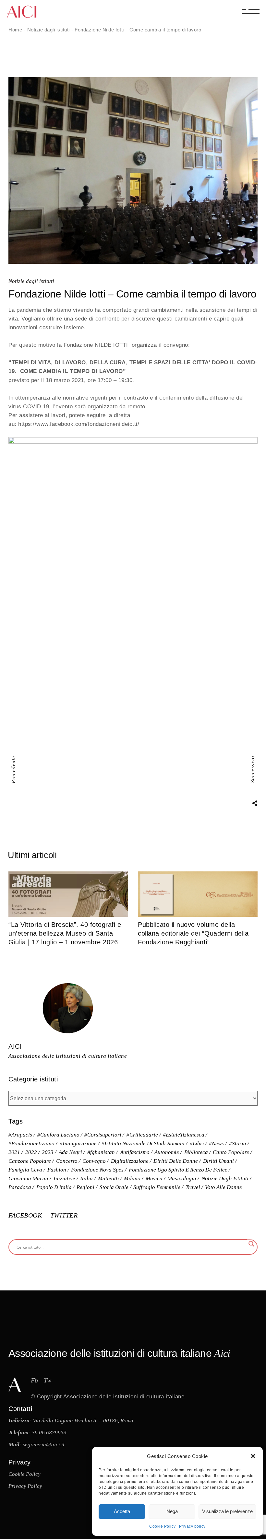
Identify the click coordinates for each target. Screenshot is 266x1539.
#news (216, 1143)
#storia (237, 1143)
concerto (67, 1161)
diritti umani (218, 1161)
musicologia (181, 1178)
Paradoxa (19, 1187)
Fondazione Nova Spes (97, 1170)
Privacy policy (192, 1526)
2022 (31, 1152)
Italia (86, 1178)
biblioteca (196, 1152)
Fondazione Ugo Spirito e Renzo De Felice (178, 1170)
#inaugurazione (78, 1143)
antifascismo (135, 1152)
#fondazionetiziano (31, 1143)
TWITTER (64, 1215)
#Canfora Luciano (58, 1135)
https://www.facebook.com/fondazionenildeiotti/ (78, 424)
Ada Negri (70, 1152)
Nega (172, 1511)
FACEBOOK (26, 1215)
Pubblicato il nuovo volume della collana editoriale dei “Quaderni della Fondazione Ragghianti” (193, 933)
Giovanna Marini (28, 1178)
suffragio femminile (156, 1187)
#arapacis (20, 1135)
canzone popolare (29, 1161)
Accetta (122, 1511)
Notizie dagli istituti (31, 281)
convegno (94, 1161)
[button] (253, 1456)
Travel (193, 1187)
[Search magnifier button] (251, 1243)
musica (154, 1178)
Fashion (56, 1170)
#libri (197, 1143)
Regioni (85, 1187)
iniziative (64, 1178)
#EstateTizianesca (183, 1135)
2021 (14, 1152)
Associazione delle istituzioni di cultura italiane (124, 1396)
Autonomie (166, 1152)
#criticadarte (142, 1135)
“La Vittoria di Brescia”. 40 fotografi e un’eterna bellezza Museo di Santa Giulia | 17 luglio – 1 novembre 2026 (64, 933)
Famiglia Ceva (25, 1170)
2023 (48, 1152)
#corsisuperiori (102, 1135)
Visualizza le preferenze (227, 1511)
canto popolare (231, 1152)
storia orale (114, 1187)
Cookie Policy (162, 1526)
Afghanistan (101, 1152)
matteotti (108, 1178)
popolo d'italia (54, 1187)
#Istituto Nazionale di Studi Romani (143, 1143)
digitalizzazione (130, 1161)
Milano (132, 1178)
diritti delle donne (175, 1161)
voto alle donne (223, 1187)
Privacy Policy (25, 1486)
